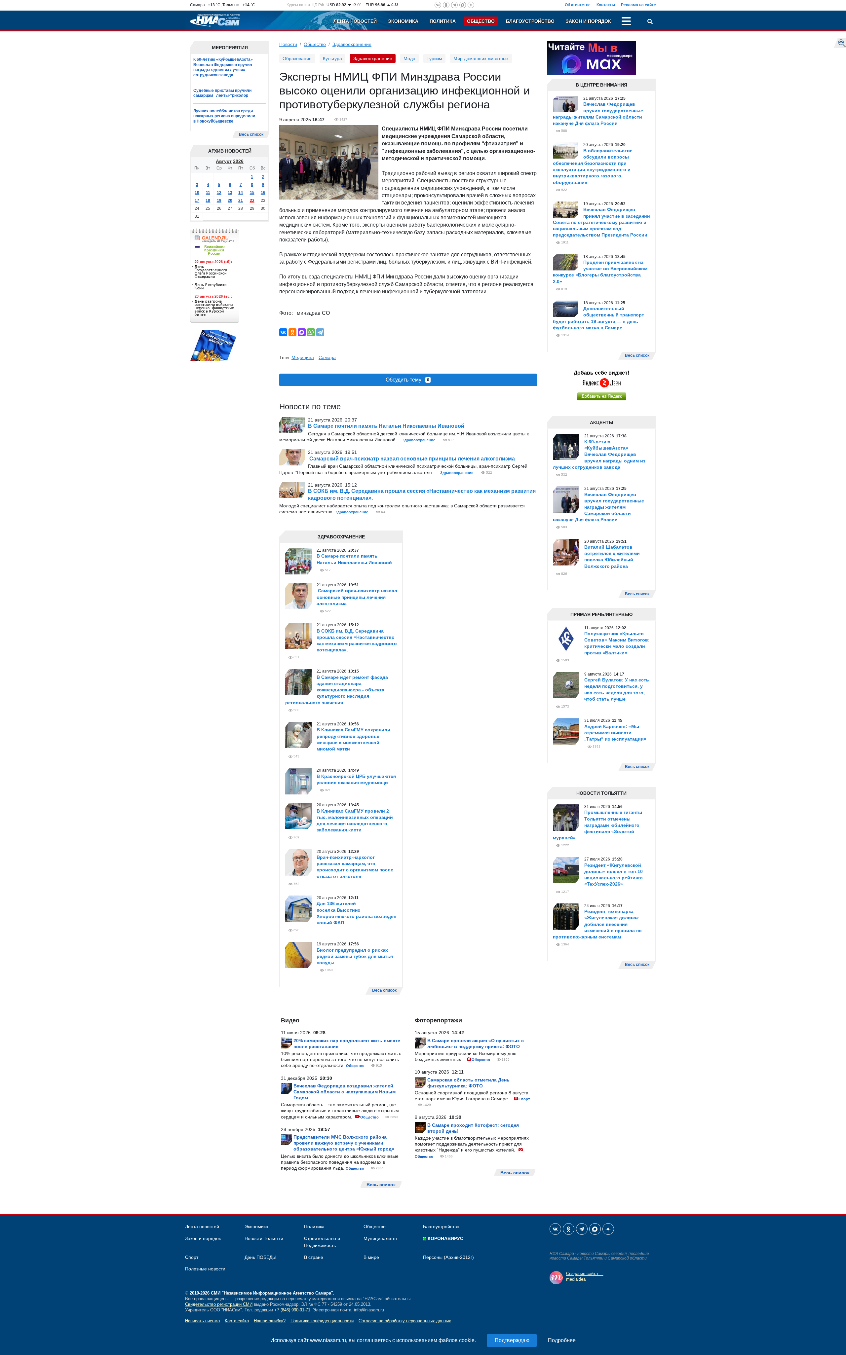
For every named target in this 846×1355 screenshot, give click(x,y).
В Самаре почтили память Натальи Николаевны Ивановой (386, 426)
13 (230, 192)
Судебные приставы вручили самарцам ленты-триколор (222, 93)
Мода (409, 58)
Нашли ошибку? (270, 1320)
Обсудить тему (407, 380)
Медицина (302, 357)
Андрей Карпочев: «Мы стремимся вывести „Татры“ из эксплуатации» (615, 733)
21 (240, 200)
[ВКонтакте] (283, 332)
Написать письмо (202, 1320)
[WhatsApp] (311, 332)
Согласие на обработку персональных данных (405, 1320)
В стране (313, 1257)
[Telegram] (320, 332)
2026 (238, 161)
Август (224, 161)
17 (197, 200)
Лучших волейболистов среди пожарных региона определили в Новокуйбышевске (224, 116)
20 (230, 200)
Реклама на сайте (638, 5)
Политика (443, 21)
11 (208, 192)
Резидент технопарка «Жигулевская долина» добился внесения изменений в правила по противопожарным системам (597, 924)
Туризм (434, 58)
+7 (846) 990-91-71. (293, 1309)
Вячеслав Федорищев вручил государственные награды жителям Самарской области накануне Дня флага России (598, 507)
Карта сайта (237, 1320)
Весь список (251, 134)
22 (252, 200)
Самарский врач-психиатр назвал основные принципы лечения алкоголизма (411, 458)
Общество (481, 21)
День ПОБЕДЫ (260, 1257)
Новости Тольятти (264, 1238)
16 (263, 192)
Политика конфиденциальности (322, 1320)
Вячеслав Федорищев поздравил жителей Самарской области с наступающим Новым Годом (344, 1091)
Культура (332, 58)
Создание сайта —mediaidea (584, 1276)
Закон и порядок (588, 21)
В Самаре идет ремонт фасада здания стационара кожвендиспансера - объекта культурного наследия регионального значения (336, 690)
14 (240, 192)
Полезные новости (205, 1268)
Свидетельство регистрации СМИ (218, 1304)
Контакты (605, 5)
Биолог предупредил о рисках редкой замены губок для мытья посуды (355, 956)
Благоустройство (530, 21)
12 (219, 192)
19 (219, 200)
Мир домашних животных (481, 58)
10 (197, 192)
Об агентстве (578, 5)
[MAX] (302, 332)
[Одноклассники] (292, 332)
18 (208, 200)
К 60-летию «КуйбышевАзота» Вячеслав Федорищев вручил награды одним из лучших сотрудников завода (223, 67)
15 (252, 192)
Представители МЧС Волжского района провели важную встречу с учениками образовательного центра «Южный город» (343, 1143)
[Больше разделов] (626, 22)
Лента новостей (355, 21)
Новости (288, 44)
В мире (371, 1257)
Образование (297, 58)
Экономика (403, 21)
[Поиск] (650, 22)
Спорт (524, 1099)
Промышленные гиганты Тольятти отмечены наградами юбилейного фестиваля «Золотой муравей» (597, 825)
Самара (327, 357)
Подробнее (562, 1340)
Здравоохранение (351, 44)
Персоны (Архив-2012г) (448, 1257)
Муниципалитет (381, 1238)
